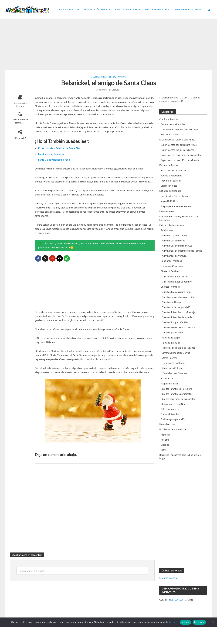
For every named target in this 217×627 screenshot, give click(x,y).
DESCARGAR (177, 599)
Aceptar (185, 622)
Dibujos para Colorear (187, 9)
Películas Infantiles (157, 9)
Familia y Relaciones (127, 9)
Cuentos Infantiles (67, 9)
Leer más (173, 622)
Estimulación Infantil (97, 9)
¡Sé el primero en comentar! (20, 121)
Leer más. (199, 622)
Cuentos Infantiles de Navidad (108, 76)
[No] (213, 622)
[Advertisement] (108, 44)
